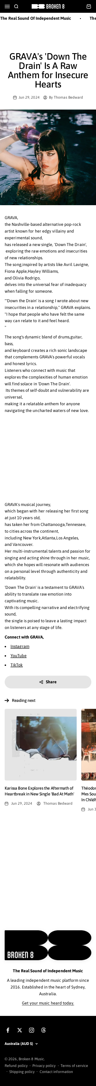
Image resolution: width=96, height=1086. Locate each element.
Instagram (19, 646)
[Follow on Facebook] (8, 1030)
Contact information (56, 1072)
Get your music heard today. (48, 1003)
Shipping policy (22, 1072)
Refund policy (16, 1065)
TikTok (16, 664)
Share (51, 681)
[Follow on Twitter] (20, 1030)
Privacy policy (44, 1065)
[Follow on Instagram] (31, 1030)
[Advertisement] (48, 36)
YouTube (18, 655)
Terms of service (74, 1065)
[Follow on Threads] (43, 1030)
